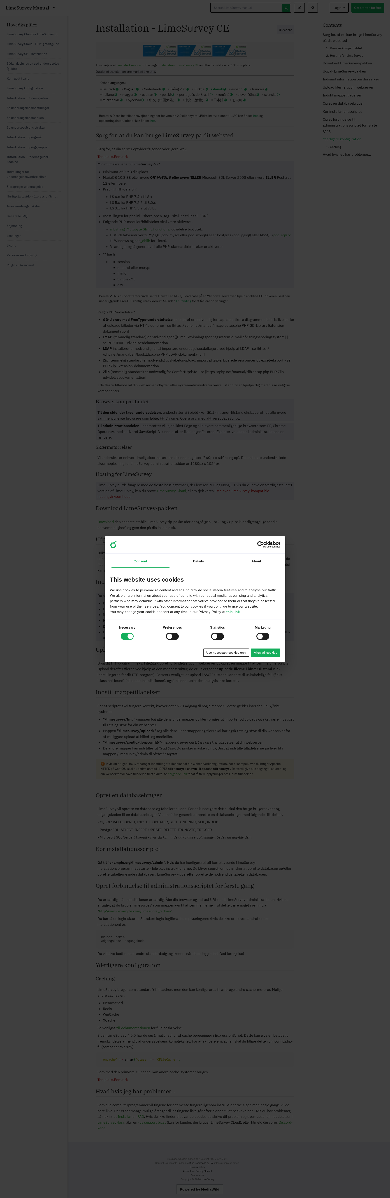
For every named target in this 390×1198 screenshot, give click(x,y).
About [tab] (256, 561)
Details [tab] (198, 561)
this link (233, 612)
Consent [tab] (140, 561)
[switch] (172, 636)
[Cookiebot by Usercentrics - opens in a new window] (260, 544)
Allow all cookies (265, 652)
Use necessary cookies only (226, 652)
